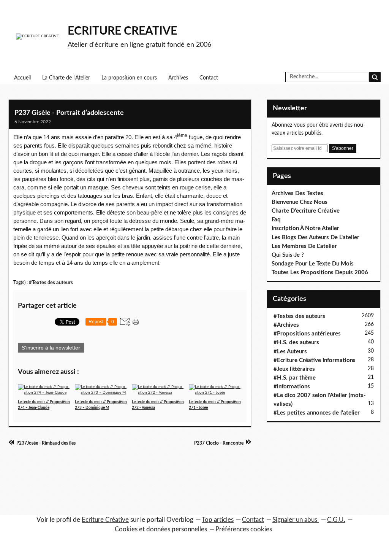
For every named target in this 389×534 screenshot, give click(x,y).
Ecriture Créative (105, 520)
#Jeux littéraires (294, 369)
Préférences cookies (243, 529)
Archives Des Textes (297, 193)
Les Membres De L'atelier (304, 246)
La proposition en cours (129, 78)
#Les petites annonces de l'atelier (317, 413)
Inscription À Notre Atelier (305, 228)
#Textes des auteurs (51, 282)
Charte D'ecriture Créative (306, 211)
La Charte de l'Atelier (66, 78)
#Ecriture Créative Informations (315, 360)
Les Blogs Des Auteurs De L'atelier (315, 237)
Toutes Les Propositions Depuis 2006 (320, 272)
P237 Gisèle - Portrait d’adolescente (69, 113)
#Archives (286, 325)
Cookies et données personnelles (161, 529)
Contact (208, 78)
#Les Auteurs (290, 351)
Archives (178, 78)
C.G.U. (336, 520)
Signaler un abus (295, 520)
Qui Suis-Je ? (288, 255)
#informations (292, 386)
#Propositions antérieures (307, 334)
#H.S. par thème (295, 378)
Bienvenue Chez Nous (299, 202)
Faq (276, 219)
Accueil (22, 78)
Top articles (218, 520)
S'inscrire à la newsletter (51, 348)
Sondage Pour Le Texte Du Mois (313, 264)
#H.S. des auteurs (296, 342)
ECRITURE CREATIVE (122, 31)
